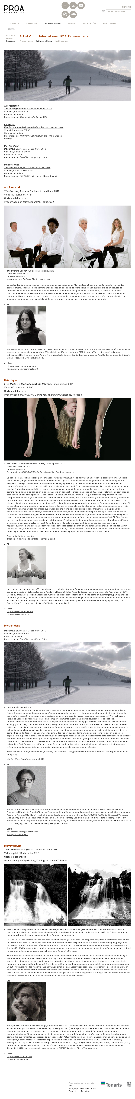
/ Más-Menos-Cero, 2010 (25, 149)
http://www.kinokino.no (18, 614)
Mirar (71, 23)
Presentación (26, 41)
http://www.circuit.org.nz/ (19, 1056)
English (126, 7)
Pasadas (10, 41)
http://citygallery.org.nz (18, 1059)
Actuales (10, 35)
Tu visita (13, 23)
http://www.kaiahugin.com (20, 611)
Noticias (31, 23)
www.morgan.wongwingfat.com (22, 831)
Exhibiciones (53, 23)
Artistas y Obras (44, 41)
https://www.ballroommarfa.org (22, 369)
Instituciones (61, 41)
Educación (89, 23)
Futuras (10, 38)
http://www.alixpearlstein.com (21, 366)
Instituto (109, 23)
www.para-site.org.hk (17, 834)
